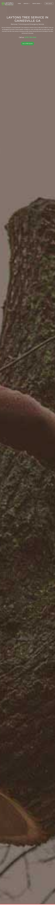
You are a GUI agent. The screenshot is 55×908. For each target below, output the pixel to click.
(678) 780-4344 (30, 37)
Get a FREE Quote (27, 43)
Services (26, 3)
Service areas (36, 3)
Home (19, 3)
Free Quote (49, 3)
